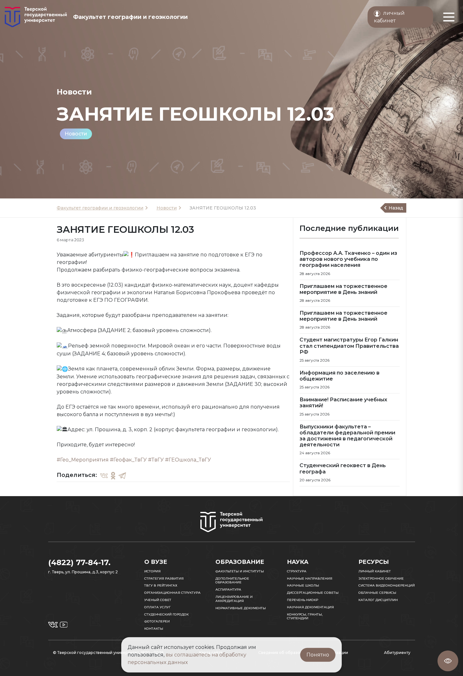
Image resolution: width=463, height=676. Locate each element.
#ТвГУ (156, 460)
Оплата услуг (157, 607)
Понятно (317, 655)
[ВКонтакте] (104, 475)
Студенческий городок (166, 614)
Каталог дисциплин (378, 600)
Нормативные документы (240, 608)
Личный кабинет (374, 571)
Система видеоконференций (386, 585)
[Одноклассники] (113, 475)
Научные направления (309, 578)
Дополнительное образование (232, 580)
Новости (76, 134)
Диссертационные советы (313, 593)
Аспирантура (228, 589)
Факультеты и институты (239, 571)
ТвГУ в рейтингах (160, 585)
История (152, 571)
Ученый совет (157, 600)
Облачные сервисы (377, 593)
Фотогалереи (157, 621)
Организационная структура (172, 593)
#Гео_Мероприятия (83, 460)
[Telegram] (122, 475)
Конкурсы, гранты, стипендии (305, 616)
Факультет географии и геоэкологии (100, 208)
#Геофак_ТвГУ (128, 460)
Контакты (153, 629)
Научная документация (310, 607)
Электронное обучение (381, 578)
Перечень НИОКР (302, 600)
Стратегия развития (164, 578)
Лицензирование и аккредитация (234, 599)
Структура (296, 571)
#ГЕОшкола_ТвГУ (188, 460)
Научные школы (303, 585)
